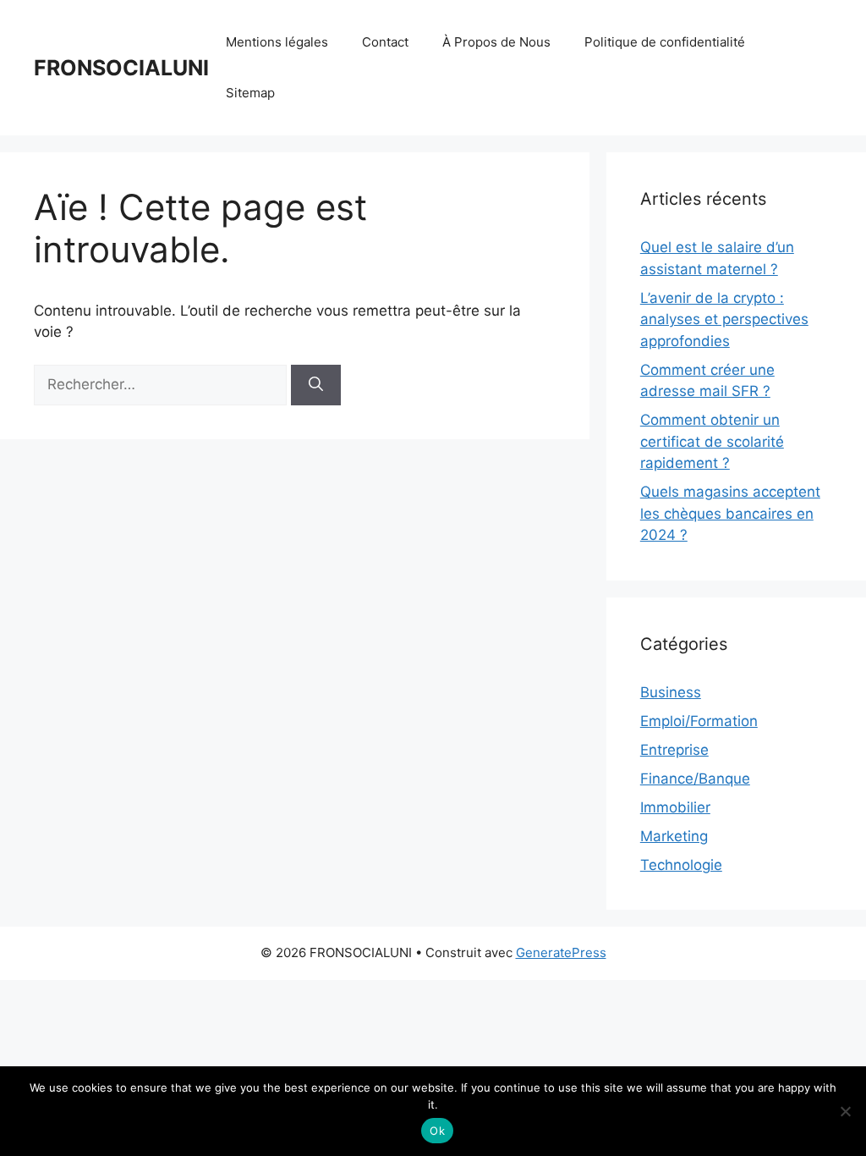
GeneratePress (561, 952)
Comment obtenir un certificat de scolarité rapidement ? (712, 441)
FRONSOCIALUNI (121, 67)
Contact (385, 42)
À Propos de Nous (496, 42)
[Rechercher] (316, 385)
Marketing (674, 836)
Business (670, 692)
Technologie (681, 864)
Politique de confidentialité (664, 42)
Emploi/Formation (699, 721)
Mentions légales (277, 42)
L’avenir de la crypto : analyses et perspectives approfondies (724, 319)
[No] (844, 1111)
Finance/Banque (695, 778)
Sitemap (250, 93)
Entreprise (674, 749)
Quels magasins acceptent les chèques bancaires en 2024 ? (730, 513)
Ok (437, 1130)
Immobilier (675, 807)
